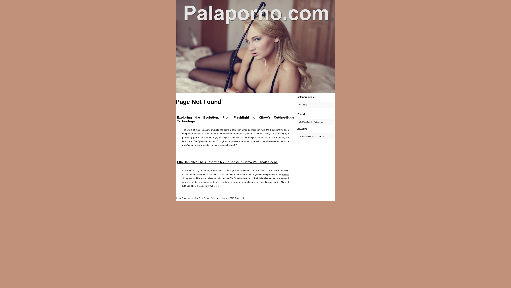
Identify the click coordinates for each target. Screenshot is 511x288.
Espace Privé (240, 198)
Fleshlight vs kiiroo (279, 130)
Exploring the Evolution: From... (312, 136)
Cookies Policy (209, 198)
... (235, 145)
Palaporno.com (187, 198)
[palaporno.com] (255, 46)
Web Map (303, 105)
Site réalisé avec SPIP (225, 198)
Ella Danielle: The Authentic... (311, 122)
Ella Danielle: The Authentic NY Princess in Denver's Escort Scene (227, 162)
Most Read (198, 198)
